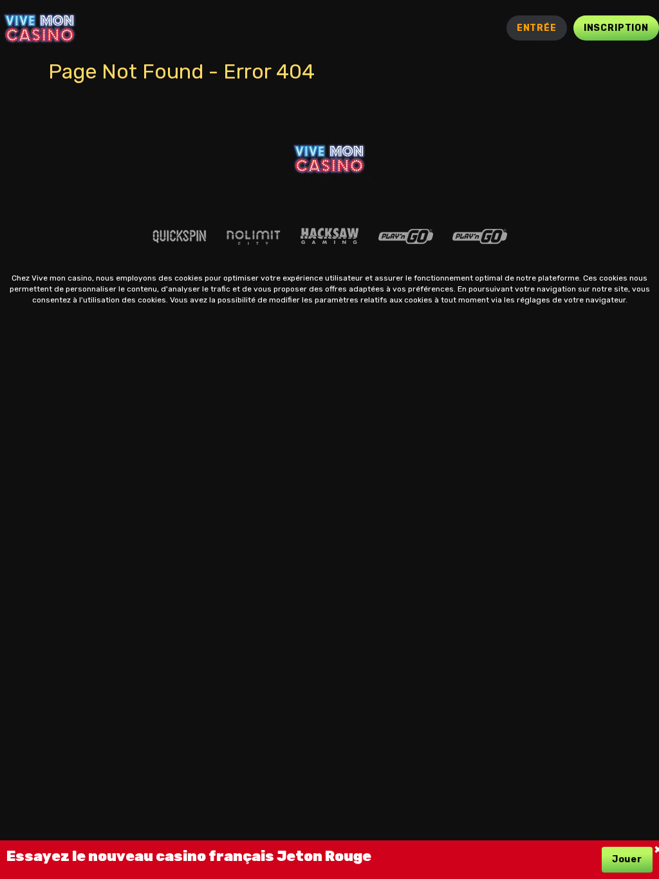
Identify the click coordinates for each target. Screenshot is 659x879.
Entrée (537, 28)
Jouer (627, 859)
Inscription (616, 28)
